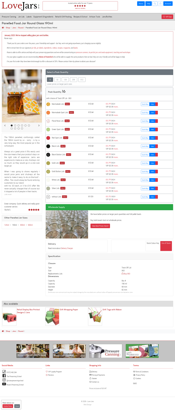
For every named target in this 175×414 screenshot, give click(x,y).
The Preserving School (14, 376)
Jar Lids (21, 17)
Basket (94, 378)
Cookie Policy (8, 406)
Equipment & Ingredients (43, 17)
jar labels (40, 47)
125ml (6, 225)
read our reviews (80, 8)
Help (148, 3)
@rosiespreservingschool (14, 380)
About (141, 3)
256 (73, 79)
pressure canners (82, 52)
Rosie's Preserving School (15, 384)
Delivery (94, 371)
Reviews (51, 375)
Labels (29, 17)
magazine (66, 47)
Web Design (87, 404)
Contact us (95, 382)
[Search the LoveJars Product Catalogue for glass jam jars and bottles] (154, 3)
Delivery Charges (67, 248)
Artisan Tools (94, 17)
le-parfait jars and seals (97, 52)
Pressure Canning (9, 17)
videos (54, 47)
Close (17, 406)
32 (57, 79)
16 (50, 79)
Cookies (138, 378)
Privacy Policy (140, 375)
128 (65, 79)
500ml (30, 225)
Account (168, 3)
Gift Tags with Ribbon (112, 310)
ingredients (47, 47)
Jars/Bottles (107, 17)
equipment (109, 52)
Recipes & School (80, 17)
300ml (22, 225)
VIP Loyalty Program (55, 371)
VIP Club (168, 16)
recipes (59, 47)
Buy (145, 104)
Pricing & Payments (98, 375)
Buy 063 (126, 273)
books (75, 47)
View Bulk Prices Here (100, 226)
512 (81, 79)
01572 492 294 (11, 372)
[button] (4, 125)
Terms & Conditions (141, 371)
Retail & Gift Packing (63, 17)
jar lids (34, 47)
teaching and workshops (121, 52)
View (152, 104)
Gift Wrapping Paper (69, 310)
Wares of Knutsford (45, 56)
